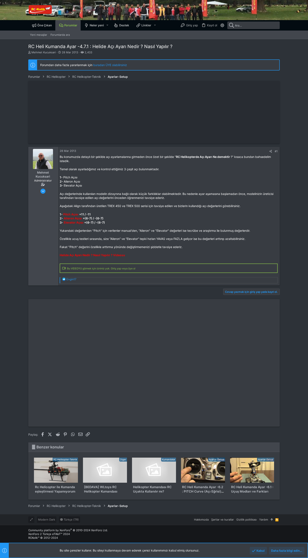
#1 (276, 151)
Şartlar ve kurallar (222, 519)
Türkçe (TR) (71, 519)
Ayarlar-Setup (216, 459)
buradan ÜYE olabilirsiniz (110, 65)
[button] (107, 25)
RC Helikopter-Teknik (65, 459)
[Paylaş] (270, 151)
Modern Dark (46, 519)
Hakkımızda (201, 519)
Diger (123, 459)
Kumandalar (168, 459)
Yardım (263, 519)
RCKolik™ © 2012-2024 (43, 537)
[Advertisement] (154, 112)
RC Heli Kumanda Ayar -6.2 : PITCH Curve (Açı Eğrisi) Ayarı (202, 491)
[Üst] (271, 519)
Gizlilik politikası (246, 519)
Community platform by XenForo (68, 530)
